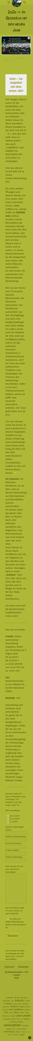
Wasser (23, 1032)
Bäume (16, 997)
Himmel (5, 1009)
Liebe (10, 1012)
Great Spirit (6, 1006)
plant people (23, 1015)
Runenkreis (13, 1022)
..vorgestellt (9, 997)
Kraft (11, 1010)
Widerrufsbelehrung (14, 922)
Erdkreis (19, 1000)
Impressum (9, 967)
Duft (12, 1001)
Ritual (14, 1019)
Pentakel (12, 1016)
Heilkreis (14, 1006)
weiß (28, 1032)
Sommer (25, 1025)
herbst (28, 1006)
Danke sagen (23, 997)
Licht (6, 1012)
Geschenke (25, 1004)
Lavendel (27, 1009)
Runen (26, 1019)
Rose (18, 1019)
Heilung (22, 1006)
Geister (15, 1004)
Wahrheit (17, 1032)
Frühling (8, 1004)
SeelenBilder (12, 1025)
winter (10, 1034)
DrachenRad (6, 1001)
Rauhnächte (7, 1019)
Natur (16, 1012)
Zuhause (22, 1034)
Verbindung (9, 1032)
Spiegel (8, 1029)
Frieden (27, 1001)
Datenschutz (23, 967)
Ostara (27, 1012)
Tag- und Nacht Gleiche (19, 1029)
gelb (20, 1004)
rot (22, 1019)
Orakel (22, 1012)
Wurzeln (15, 1034)
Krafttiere (18, 1009)
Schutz (20, 1022)
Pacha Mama (5, 1016)
